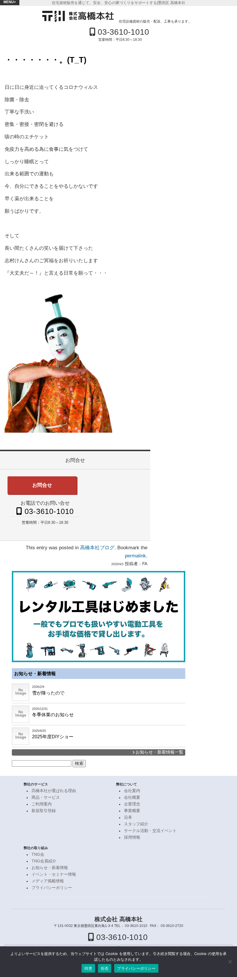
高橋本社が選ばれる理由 (54, 791)
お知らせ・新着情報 (35, 673)
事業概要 (132, 811)
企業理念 (132, 804)
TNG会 (38, 854)
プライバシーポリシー (52, 888)
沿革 (128, 817)
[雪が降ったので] (20, 692)
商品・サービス (46, 797)
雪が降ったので (48, 692)
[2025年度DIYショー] (20, 736)
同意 (88, 968)
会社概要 (132, 797)
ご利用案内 (42, 804)
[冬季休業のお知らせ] (20, 714)
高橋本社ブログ (97, 547)
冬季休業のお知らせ (53, 714)
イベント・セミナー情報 (54, 874)
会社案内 (132, 791)
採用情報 (132, 837)
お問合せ (42, 485)
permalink (135, 556)
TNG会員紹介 (44, 861)
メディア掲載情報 (48, 881)
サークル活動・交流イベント (150, 831)
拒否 (105, 968)
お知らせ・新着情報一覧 (158, 752)
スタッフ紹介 (136, 824)
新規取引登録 (44, 811)
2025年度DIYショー (52, 736)
